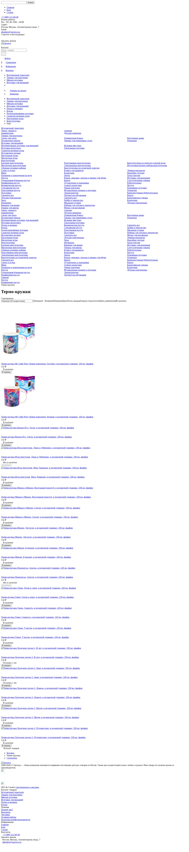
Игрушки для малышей (18, 82)
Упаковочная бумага (73, 138)
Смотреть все (7, 195)
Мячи (3, 173)
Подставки (6, 193)
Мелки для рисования (74, 208)
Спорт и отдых (8, 170)
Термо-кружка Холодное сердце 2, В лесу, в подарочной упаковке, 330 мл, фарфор (40, 657)
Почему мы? (7, 809)
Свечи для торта (8, 138)
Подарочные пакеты (10, 140)
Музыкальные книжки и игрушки (80, 190)
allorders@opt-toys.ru (10, 32)
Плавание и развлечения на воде (16, 175)
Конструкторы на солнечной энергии (81, 168)
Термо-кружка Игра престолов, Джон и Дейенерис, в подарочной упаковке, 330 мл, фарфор (44, 457)
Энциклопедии (71, 193)
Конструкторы (13, 121)
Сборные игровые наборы (13, 168)
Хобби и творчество (73, 200)
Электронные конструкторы (77, 165)
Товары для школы (10, 208)
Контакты (5, 812)
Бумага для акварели (74, 170)
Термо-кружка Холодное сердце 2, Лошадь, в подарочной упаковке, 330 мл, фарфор (40, 697)
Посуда (4, 178)
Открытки (132, 140)
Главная (10, 7)
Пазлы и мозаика (15, 108)
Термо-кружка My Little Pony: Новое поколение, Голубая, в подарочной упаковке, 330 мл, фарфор (47, 364)
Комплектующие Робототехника (142, 193)
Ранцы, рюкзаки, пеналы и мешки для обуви (85, 178)
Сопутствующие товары (138, 180)
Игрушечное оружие (11, 153)
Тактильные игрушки (74, 148)
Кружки (10, 753)
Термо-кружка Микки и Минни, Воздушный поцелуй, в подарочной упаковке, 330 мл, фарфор (46, 497)
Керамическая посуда (11, 185)
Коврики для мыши (10, 205)
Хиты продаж (133, 175)
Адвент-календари (73, 185)
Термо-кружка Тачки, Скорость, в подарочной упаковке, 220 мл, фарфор (35, 617)
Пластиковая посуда (10, 190)
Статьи (10, 12)
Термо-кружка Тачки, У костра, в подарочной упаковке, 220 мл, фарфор (35, 637)
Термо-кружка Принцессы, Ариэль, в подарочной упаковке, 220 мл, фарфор (37, 577)
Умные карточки (72, 188)
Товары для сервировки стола (78, 140)
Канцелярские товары (137, 198)
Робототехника (134, 183)
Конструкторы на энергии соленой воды (146, 163)
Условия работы (8, 817)
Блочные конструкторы (12, 163)
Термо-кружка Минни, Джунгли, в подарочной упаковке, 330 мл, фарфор (36, 537)
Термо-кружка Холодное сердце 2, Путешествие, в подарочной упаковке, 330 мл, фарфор (43, 737)
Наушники (6, 203)
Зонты (67, 175)
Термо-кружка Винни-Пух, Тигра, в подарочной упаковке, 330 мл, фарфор (36, 437)
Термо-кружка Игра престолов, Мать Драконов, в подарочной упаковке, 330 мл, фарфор (43, 477)
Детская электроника (11, 198)
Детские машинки (72, 133)
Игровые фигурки (72, 145)
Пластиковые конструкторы (77, 163)
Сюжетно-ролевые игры (18, 116)
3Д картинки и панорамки (76, 183)
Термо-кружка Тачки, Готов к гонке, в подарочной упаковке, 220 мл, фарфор (37, 597)
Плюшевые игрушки (137, 188)
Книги (67, 180)
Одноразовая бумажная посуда (15, 180)
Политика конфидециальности (15, 819)
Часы (3, 200)
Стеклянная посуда (10, 188)
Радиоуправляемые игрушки (20, 113)
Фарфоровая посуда (10, 183)
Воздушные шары (135, 138)
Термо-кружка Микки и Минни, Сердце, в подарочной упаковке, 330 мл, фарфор (39, 517)
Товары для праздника (17, 77)
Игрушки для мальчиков (138, 178)
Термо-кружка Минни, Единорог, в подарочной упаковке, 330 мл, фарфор (36, 557)
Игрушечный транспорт (18, 75)
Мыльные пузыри (72, 203)
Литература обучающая (75, 195)
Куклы (10, 111)
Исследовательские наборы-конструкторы (147, 165)
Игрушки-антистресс (11, 148)
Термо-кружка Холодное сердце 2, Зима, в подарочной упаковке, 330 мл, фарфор (39, 677)
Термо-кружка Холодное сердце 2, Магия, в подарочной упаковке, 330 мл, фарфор (40, 717)
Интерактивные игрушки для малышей (19, 145)
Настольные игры (15, 118)
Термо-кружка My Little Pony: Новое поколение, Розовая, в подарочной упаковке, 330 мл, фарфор (47, 417)
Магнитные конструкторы (13, 165)
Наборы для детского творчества (79, 205)
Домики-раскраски (136, 170)
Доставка (5, 814)
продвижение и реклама (27, 787)
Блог (9, 10)
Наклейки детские (135, 173)
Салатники (12, 758)
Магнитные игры (9, 158)
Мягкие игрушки (15, 80)
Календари (69, 173)
